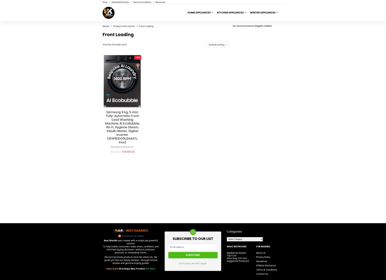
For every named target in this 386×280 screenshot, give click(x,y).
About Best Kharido (120, 2)
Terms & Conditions (142, 2)
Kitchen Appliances (230, 12)
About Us (261, 252)
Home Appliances (199, 12)
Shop (105, 2)
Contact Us (262, 273)
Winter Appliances (262, 12)
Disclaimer (160, 2)
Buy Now (122, 155)
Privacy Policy (263, 257)
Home (106, 26)
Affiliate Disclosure (266, 265)
